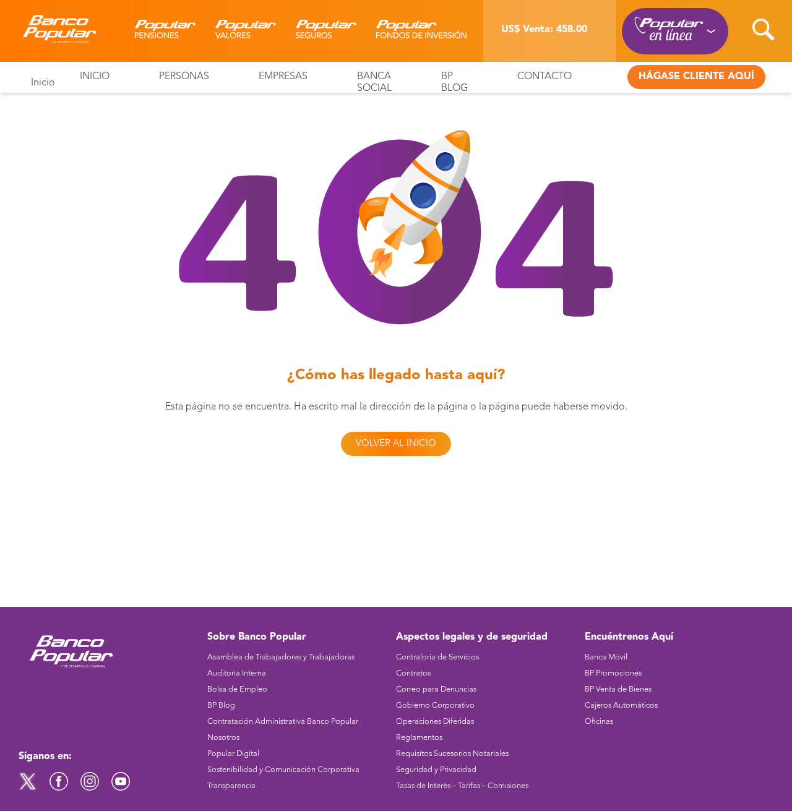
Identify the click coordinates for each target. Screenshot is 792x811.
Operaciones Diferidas (435, 722)
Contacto (544, 77)
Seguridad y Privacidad (436, 770)
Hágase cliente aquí (696, 77)
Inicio (43, 83)
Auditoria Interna (236, 673)
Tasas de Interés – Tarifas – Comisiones (462, 786)
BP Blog (221, 706)
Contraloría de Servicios (437, 657)
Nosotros (223, 738)
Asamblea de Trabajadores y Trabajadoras (281, 657)
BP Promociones (613, 673)
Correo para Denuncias (436, 689)
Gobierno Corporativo (435, 706)
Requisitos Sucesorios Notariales (452, 754)
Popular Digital (233, 754)
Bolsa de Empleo (237, 689)
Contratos (413, 673)
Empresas (283, 77)
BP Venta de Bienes (618, 689)
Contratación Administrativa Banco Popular (282, 722)
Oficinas (599, 722)
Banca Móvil (606, 657)
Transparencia (231, 786)
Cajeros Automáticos (621, 706)
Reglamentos (419, 738)
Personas (184, 77)
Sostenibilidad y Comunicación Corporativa (283, 770)
